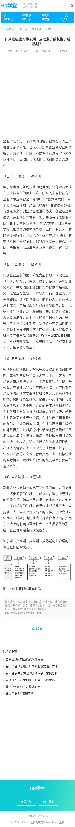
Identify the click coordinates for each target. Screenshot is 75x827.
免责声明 (26, 801)
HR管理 (45, 15)
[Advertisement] (37, 97)
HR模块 (26, 15)
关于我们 (48, 801)
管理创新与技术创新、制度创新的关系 (30, 680)
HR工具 (63, 15)
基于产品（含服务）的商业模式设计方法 (32, 666)
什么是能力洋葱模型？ (20, 693)
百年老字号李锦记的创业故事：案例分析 (32, 673)
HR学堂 (9, 5)
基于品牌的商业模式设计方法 (24, 659)
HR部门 (8, 19)
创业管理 (36, 29)
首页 (6, 15)
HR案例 (26, 19)
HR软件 (45, 19)
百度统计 (30, 815)
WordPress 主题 (55, 822)
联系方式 (43, 815)
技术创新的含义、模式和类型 (24, 686)
